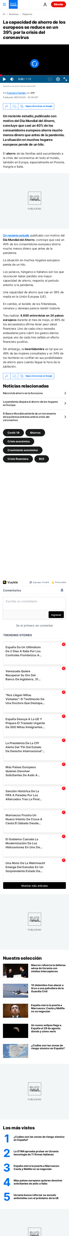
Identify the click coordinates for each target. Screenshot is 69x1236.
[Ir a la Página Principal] (13, 4)
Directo (58, 4)
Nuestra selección (22, 958)
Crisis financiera (18, 458)
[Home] (4, 14)
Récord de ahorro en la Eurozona (23, 393)
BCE (41, 458)
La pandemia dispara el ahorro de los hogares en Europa (30, 403)
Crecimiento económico (23, 450)
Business (13, 14)
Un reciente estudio (16, 235)
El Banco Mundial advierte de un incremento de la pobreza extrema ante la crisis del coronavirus (29, 417)
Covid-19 (13, 432)
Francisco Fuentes (16, 93)
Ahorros (35, 432)
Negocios (27, 14)
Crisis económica (19, 441)
